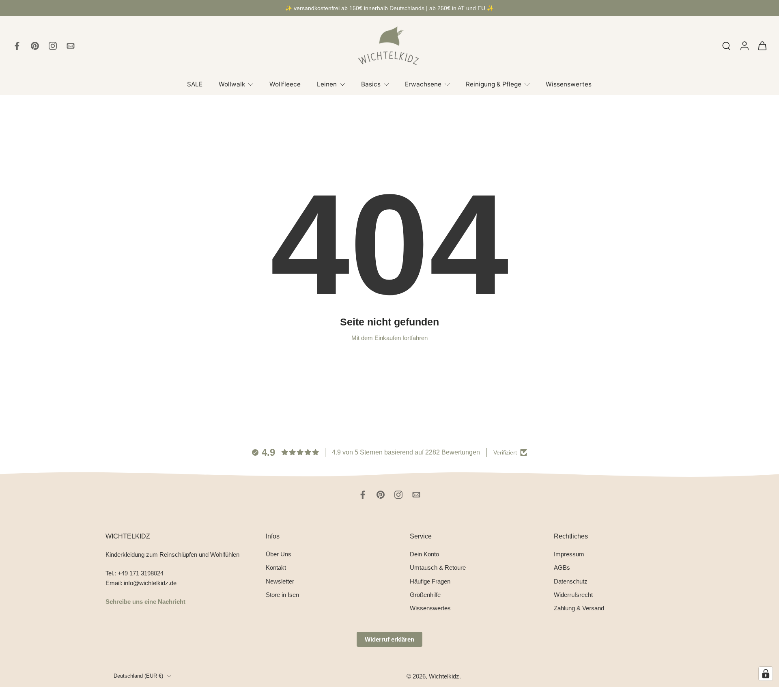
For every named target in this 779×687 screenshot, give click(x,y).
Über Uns (278, 554)
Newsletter (280, 580)
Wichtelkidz (444, 676)
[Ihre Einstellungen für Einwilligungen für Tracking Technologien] (766, 674)
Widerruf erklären (389, 639)
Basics (371, 84)
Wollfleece (285, 84)
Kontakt (276, 567)
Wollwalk (232, 84)
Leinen (327, 84)
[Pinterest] (35, 46)
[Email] (71, 46)
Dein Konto (424, 554)
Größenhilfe (425, 594)
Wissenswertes (569, 84)
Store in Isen (282, 594)
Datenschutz (570, 580)
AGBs (562, 567)
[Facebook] (17, 46)
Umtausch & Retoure (438, 567)
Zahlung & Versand (579, 608)
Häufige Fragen (430, 580)
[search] (726, 45)
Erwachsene (423, 84)
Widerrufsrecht (573, 594)
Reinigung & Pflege (493, 84)
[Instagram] (53, 46)
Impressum (569, 554)
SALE (194, 84)
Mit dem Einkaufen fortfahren (389, 337)
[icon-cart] (762, 46)
